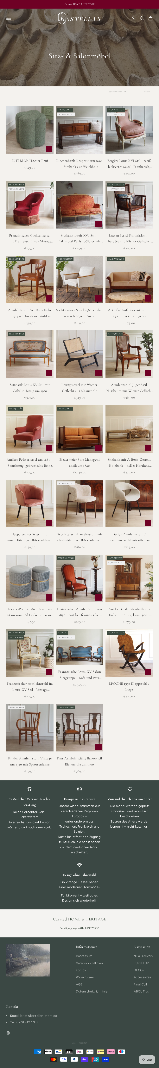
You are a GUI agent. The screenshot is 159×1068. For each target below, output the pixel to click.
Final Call (140, 984)
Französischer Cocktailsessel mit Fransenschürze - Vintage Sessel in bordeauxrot (30, 238)
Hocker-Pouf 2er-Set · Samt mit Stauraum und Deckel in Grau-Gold (30, 612)
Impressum (84, 956)
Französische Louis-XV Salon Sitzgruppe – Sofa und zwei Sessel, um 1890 (79, 675)
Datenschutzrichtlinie (91, 991)
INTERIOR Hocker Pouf (30, 160)
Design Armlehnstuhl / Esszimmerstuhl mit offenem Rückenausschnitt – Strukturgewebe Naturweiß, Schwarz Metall (129, 537)
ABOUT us (141, 991)
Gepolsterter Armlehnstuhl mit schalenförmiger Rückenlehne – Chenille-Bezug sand (80, 537)
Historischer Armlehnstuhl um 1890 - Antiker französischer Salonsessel (79, 612)
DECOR (139, 970)
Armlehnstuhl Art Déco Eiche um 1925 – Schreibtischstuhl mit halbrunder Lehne (30, 313)
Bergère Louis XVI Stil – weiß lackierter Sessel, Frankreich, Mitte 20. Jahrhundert (129, 164)
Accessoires (142, 977)
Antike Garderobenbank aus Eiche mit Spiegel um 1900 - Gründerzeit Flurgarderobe (129, 612)
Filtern (147, 91)
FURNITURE (142, 963)
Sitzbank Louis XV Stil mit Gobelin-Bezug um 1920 (30, 388)
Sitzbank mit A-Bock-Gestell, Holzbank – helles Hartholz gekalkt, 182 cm (129, 462)
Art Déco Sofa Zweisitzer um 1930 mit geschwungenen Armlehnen (129, 313)
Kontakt (81, 970)
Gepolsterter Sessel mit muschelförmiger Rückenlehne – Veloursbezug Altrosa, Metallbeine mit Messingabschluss (29, 537)
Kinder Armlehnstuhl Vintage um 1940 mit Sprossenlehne (30, 761)
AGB (79, 984)
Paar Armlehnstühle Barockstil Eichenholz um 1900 (79, 761)
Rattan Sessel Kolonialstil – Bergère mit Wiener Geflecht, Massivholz (129, 238)
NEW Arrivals (143, 956)
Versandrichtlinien (89, 963)
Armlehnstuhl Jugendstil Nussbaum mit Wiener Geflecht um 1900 (129, 388)
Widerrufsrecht (87, 977)
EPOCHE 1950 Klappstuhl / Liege (129, 686)
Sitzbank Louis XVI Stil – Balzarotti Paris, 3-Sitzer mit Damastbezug (79, 238)
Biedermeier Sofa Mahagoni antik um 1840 (79, 462)
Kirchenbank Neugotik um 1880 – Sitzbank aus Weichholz (79, 163)
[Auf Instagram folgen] (8, 1033)
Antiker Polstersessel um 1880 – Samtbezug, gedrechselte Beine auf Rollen (30, 462)
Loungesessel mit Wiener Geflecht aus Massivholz (79, 388)
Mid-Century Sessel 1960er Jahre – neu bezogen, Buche (79, 313)
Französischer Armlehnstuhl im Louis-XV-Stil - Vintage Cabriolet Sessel (30, 686)
